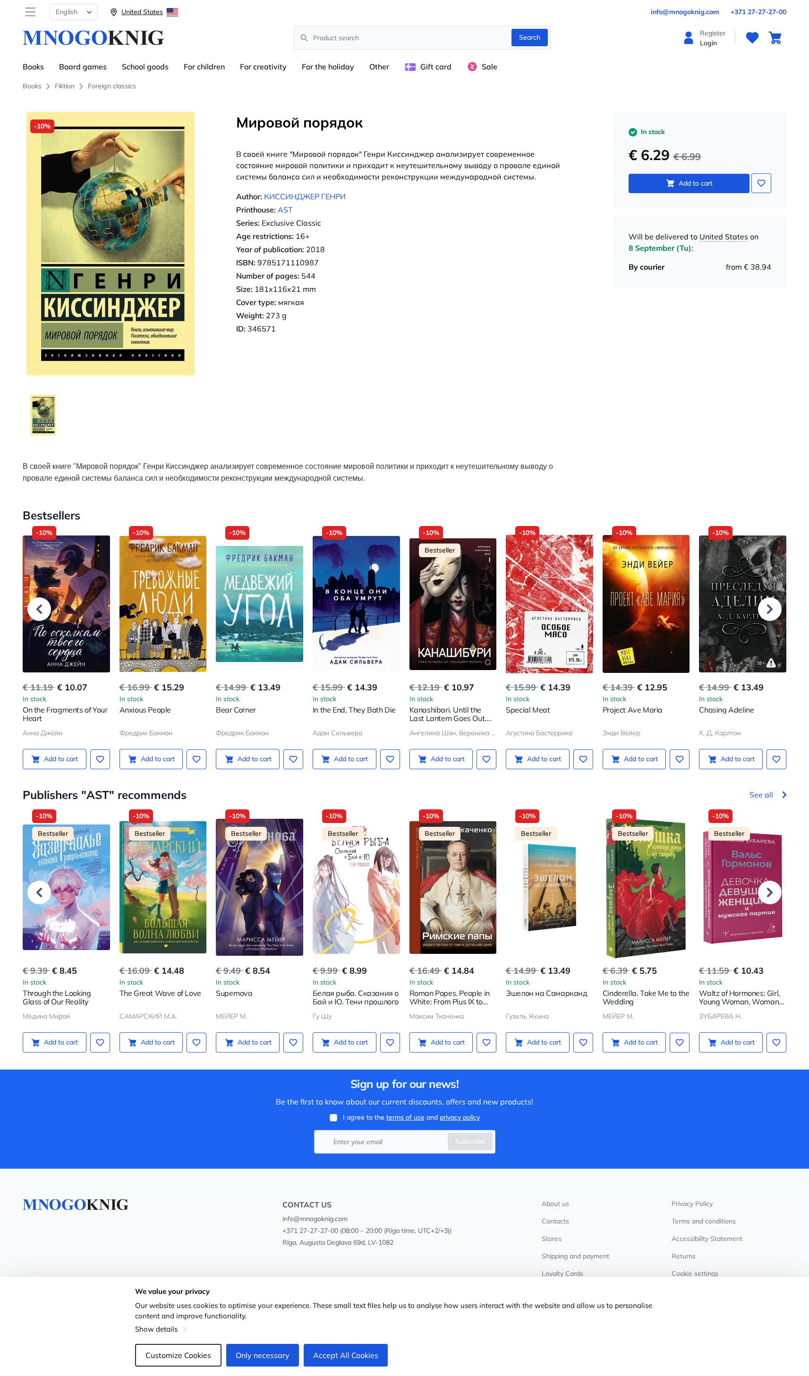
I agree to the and (411, 1117)
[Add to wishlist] (761, 183)
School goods (145, 66)
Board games (83, 66)
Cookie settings (695, 1273)
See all (761, 794)
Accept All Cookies (345, 1355)
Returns (684, 1256)
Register (712, 33)
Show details (156, 1329)
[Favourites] (752, 37)
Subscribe (470, 1141)
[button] (39, 609)
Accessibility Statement (707, 1238)
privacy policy (460, 1117)
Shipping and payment (575, 1256)
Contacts (555, 1221)
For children (204, 66)
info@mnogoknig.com (685, 12)
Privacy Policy (692, 1203)
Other (379, 66)
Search (529, 37)
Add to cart (696, 183)
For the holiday (328, 66)
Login (708, 43)
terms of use (405, 1117)
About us (555, 1203)
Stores (552, 1238)
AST (285, 209)
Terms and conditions (704, 1221)
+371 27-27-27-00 (758, 12)
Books (33, 66)
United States (723, 236)
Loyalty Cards (562, 1273)
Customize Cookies (178, 1355)
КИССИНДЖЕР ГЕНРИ (305, 196)
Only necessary (263, 1355)
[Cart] (775, 37)
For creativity (263, 66)
